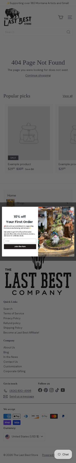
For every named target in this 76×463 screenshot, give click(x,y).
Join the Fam (20, 246)
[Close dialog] (71, 209)
